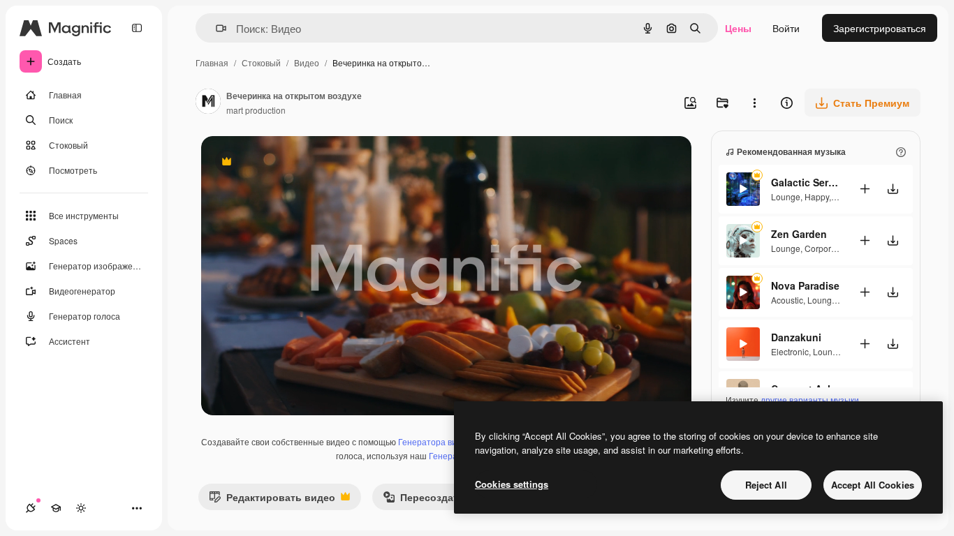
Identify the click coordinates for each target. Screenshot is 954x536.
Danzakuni (796, 337)
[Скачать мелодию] (892, 189)
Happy (817, 196)
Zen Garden (799, 234)
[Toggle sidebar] (137, 28)
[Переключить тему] (81, 508)
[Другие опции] (754, 103)
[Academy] (56, 508)
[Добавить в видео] (864, 189)
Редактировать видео (272, 500)
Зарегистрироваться (879, 28)
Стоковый (261, 62)
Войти (786, 28)
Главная (212, 62)
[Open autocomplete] (215, 28)
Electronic (790, 351)
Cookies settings (511, 484)
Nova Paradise (805, 285)
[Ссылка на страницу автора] (208, 103)
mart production (256, 110)
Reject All (766, 484)
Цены (738, 28)
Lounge (785, 196)
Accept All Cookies (872, 484)
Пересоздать (423, 500)
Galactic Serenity (806, 182)
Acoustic (787, 300)
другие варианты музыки (810, 399)
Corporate (824, 248)
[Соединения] (31, 508)
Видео (306, 62)
